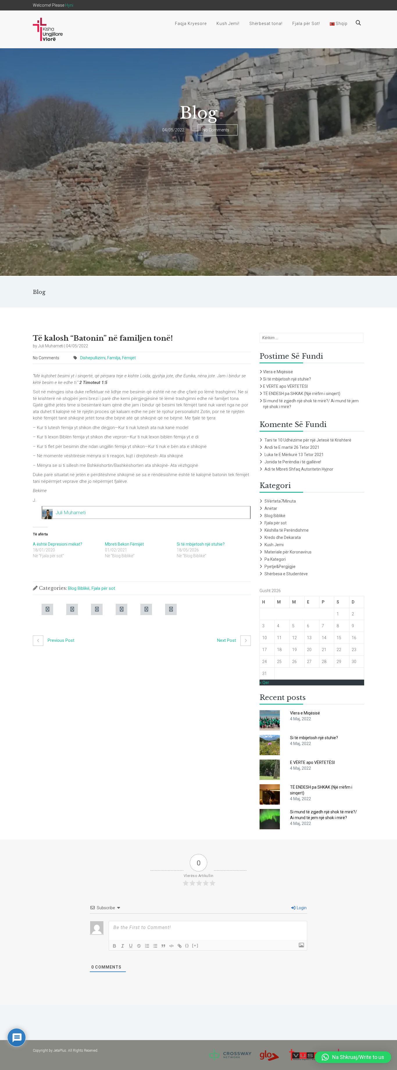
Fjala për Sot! (306, 23)
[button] (353, 1057)
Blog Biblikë (79, 588)
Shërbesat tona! (265, 23)
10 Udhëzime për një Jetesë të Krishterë (314, 440)
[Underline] (131, 945)
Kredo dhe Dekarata (282, 537)
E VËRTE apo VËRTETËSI (285, 386)
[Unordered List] (155, 945)
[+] (195, 945)
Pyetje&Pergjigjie (280, 566)
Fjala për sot (103, 588)
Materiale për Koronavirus (288, 552)
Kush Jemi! (228, 23)
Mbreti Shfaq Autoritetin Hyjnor (304, 469)
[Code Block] (171, 945)
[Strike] (139, 945)
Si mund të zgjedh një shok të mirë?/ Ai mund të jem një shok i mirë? (311, 404)
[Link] (180, 945)
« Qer (264, 682)
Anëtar (270, 508)
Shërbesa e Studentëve (286, 573)
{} (187, 945)
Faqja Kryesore (191, 23)
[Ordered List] (147, 945)
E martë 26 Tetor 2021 (298, 447)
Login (301, 907)
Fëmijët (129, 358)
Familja (113, 358)
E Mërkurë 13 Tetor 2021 (301, 454)
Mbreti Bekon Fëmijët (124, 544)
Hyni (69, 5)
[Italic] (123, 945)
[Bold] (114, 945)
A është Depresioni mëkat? (57, 544)
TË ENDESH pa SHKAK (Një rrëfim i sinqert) (301, 393)
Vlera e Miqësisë (278, 371)
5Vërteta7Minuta (280, 501)
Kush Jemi (274, 544)
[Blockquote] (163, 945)
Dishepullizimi (92, 358)
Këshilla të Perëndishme (286, 530)
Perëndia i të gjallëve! (301, 462)
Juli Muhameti (71, 512)
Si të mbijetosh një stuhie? (201, 544)
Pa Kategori (275, 559)
